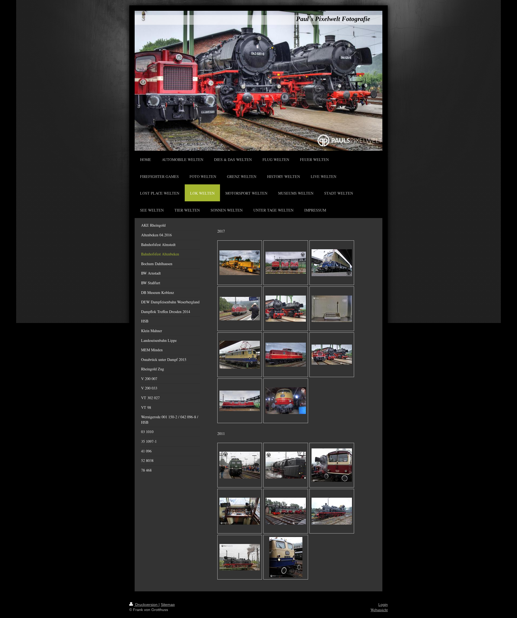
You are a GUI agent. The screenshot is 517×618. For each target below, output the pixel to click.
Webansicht (379, 609)
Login (383, 604)
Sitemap (168, 604)
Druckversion (146, 604)
